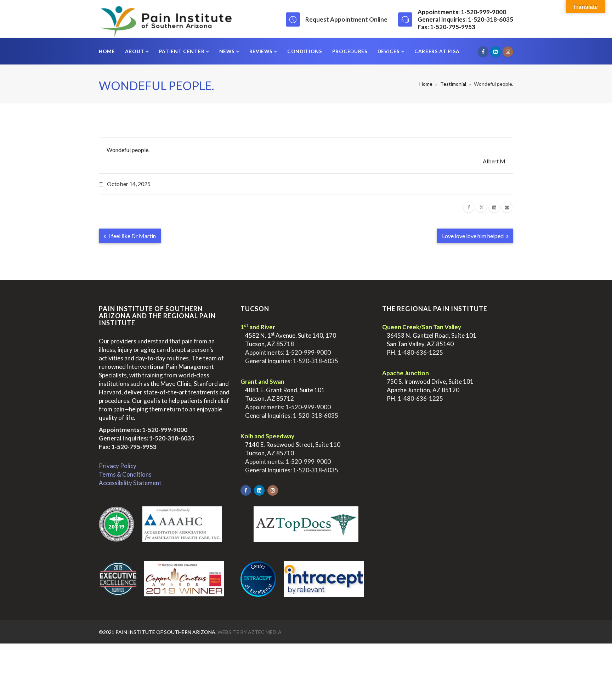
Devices (389, 51)
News (227, 51)
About (135, 51)
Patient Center (182, 51)
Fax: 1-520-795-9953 (128, 446)
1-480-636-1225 (420, 352)
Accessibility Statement (130, 483)
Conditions (304, 51)
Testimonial (453, 84)
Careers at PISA (437, 51)
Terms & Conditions (125, 474)
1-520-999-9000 (164, 429)
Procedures (350, 51)
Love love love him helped (473, 235)
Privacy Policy (117, 466)
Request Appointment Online (346, 19)
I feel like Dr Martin (131, 235)
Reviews (261, 51)
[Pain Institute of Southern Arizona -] (166, 19)
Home (107, 51)
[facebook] (468, 207)
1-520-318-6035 (171, 438)
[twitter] (481, 207)
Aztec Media (265, 632)
